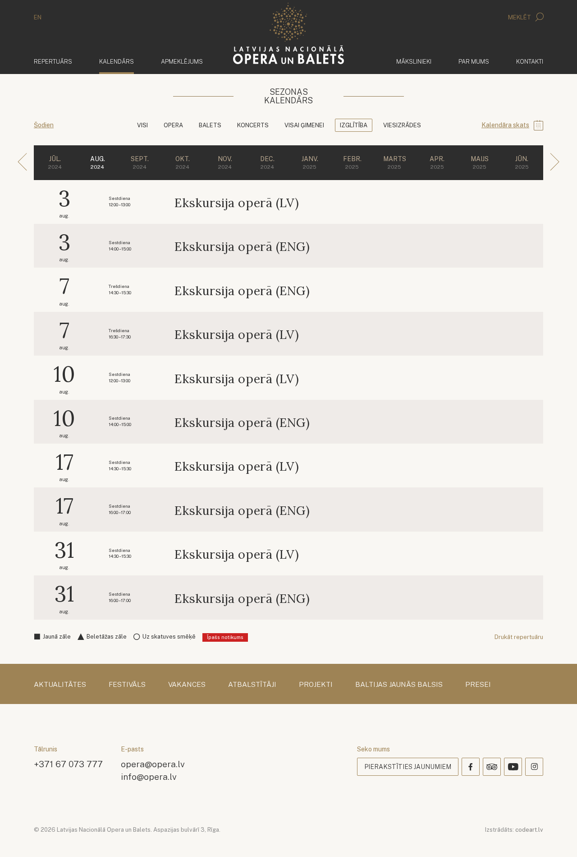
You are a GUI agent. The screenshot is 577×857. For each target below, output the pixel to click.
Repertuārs (53, 61)
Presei (478, 684)
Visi (142, 125)
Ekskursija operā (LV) (236, 202)
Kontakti (529, 61)
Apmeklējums (182, 61)
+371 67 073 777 (68, 764)
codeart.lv (529, 829)
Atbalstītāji (252, 684)
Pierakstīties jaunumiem (407, 766)
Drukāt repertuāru (519, 637)
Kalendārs (116, 61)
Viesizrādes (402, 125)
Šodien (44, 125)
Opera (173, 125)
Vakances (187, 684)
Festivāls (127, 684)
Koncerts (253, 125)
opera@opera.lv (153, 764)
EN (37, 17)
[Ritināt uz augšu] (557, 837)
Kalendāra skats (505, 125)
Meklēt (520, 17)
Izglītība (353, 125)
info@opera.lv (149, 776)
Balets (210, 125)
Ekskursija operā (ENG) (242, 246)
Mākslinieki (413, 61)
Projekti (316, 684)
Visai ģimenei (304, 125)
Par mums (473, 61)
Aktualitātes (60, 684)
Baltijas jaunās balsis (399, 684)
